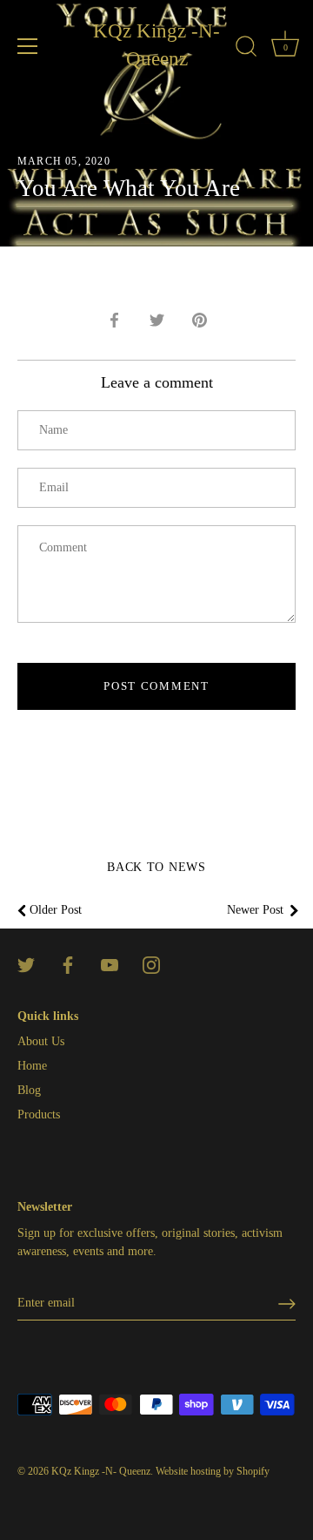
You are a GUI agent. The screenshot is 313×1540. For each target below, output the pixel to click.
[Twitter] (26, 963)
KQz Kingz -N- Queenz (156, 45)
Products (38, 1114)
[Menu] (28, 46)
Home (32, 1065)
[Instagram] (151, 963)
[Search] (246, 49)
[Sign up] (287, 1304)
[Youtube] (109, 963)
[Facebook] (68, 963)
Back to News (156, 867)
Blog (29, 1090)
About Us (40, 1041)
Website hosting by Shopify (213, 1471)
